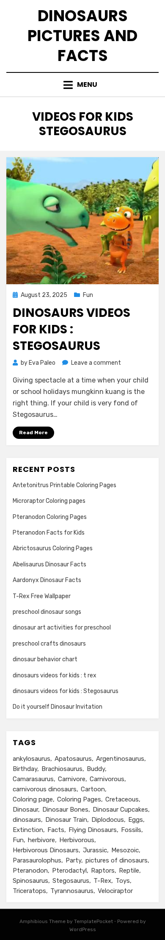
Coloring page (33, 799)
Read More (33, 432)
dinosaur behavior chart (45, 659)
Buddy (96, 769)
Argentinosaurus (120, 759)
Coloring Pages (79, 799)
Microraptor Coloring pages (49, 501)
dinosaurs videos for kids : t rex (54, 675)
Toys (123, 881)
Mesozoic (125, 850)
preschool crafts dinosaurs (49, 643)
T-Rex (102, 881)
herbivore (41, 840)
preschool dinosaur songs (47, 612)
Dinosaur (25, 809)
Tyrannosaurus (72, 891)
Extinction (28, 830)
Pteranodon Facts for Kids (49, 532)
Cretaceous (122, 799)
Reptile (129, 870)
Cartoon (93, 789)
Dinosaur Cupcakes (120, 809)
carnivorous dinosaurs (45, 789)
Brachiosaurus (61, 769)
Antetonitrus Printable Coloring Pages (64, 485)
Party (73, 860)
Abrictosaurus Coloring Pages (53, 548)
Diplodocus (107, 820)
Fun (88, 295)
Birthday (25, 769)
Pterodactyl (69, 870)
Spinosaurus (30, 881)
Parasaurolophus (37, 860)
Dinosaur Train (66, 820)
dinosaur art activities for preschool (62, 627)
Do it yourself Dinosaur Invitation (57, 706)
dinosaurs (27, 820)
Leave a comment (96, 362)
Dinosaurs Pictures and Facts (83, 36)
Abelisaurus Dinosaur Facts (49, 564)
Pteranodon (30, 870)
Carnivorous (107, 779)
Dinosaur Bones (65, 809)
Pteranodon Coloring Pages (50, 517)
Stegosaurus (70, 881)
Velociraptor (115, 891)
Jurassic (95, 850)
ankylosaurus (31, 759)
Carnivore (71, 779)
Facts (55, 830)
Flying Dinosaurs (93, 830)
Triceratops (29, 891)
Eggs (135, 820)
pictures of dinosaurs (116, 860)
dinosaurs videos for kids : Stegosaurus (71, 329)
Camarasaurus (33, 779)
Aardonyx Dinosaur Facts (47, 580)
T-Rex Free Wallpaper (42, 596)
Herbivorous (76, 840)
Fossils (131, 830)
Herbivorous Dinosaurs (46, 850)
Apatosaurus (73, 759)
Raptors (103, 870)
